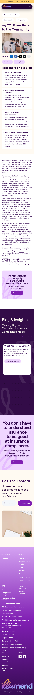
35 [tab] (16, 390)
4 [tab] (13, 383)
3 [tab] (10, 383)
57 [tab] (21, 395)
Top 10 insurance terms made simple (16, 620)
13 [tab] (10, 386)
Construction (24, 559)
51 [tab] (4, 395)
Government (24, 574)
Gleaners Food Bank (9, 191)
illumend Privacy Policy (10, 641)
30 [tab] (30, 388)
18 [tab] (24, 386)
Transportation (25, 580)
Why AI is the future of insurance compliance (11, 624)
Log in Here (23, 2)
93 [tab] (10, 404)
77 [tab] (21, 400)
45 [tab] (16, 393)
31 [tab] (4, 390)
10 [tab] (30, 383)
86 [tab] (18, 402)
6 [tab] (18, 383)
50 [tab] (30, 393)
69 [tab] (27, 397)
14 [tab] (13, 386)
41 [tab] (4, 393)
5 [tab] (16, 383)
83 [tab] (10, 402)
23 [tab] (10, 388)
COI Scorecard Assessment (13, 607)
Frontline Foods (24, 191)
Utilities (22, 571)
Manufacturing (24, 577)
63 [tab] (10, 397)
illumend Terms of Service (12, 644)
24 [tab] (13, 388)
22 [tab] (7, 388)
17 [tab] (21, 386)
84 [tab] (13, 402)
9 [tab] (27, 383)
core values (11, 233)
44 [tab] (13, 393)
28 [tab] (24, 388)
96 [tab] (18, 404)
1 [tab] (4, 383)
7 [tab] (21, 383)
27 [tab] (21, 388)
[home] (7, 6)
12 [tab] (7, 386)
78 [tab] (24, 400)
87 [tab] (21, 402)
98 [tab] (24, 404)
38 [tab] (24, 390)
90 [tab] (30, 402)
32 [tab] (7, 390)
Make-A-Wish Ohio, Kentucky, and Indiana (16, 212)
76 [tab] (18, 400)
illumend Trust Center (7, 669)
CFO (3, 589)
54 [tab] (13, 395)
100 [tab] (30, 404)
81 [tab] (4, 402)
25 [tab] (16, 388)
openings (5, 256)
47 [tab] (21, 393)
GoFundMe (15, 176)
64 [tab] (13, 397)
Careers (5, 665)
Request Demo (7, 638)
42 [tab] (7, 393)
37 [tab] (21, 390)
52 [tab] (7, 395)
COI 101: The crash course (12, 617)
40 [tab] (30, 390)
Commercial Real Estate (25, 563)
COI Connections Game (11, 604)
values (21, 252)
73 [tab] (10, 400)
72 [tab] (7, 400)
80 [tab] (30, 400)
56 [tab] (18, 395)
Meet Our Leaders (5, 661)
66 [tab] (18, 397)
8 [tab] (24, 383)
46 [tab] (18, 393)
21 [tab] (4, 388)
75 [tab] (16, 400)
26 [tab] (18, 388)
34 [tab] (13, 390)
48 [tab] (24, 393)
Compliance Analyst (6, 594)
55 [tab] (16, 395)
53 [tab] (10, 395)
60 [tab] (30, 395)
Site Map (5, 651)
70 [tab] (30, 397)
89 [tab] (27, 402)
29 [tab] (27, 388)
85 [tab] (16, 402)
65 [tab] (16, 397)
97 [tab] (21, 404)
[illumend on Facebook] (24, 656)
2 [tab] (7, 383)
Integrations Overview (23, 587)
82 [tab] (7, 402)
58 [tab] (24, 395)
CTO (3, 586)
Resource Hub (7, 613)
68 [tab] (24, 397)
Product (5, 559)
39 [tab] (27, 390)
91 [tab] (4, 404)
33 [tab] (10, 390)
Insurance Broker (8, 598)
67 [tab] (21, 397)
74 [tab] (13, 400)
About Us (5, 656)
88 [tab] (24, 402)
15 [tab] (16, 386)
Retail (21, 567)
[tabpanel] (17, 359)
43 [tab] (10, 393)
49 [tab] (27, 393)
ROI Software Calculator (11, 610)
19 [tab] (27, 386)
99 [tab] (27, 404)
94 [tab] (13, 404)
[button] (29, 6)
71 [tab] (4, 400)
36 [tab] (18, 390)
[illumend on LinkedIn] (20, 656)
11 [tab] (4, 386)
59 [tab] (27, 395)
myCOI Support (8, 634)
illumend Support (8, 631)
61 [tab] (4, 397)
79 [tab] (27, 400)
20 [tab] (30, 386)
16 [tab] (18, 386)
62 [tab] (7, 397)
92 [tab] (7, 404)
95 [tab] (16, 404)
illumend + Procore (23, 592)
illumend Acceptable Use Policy (14, 648)
